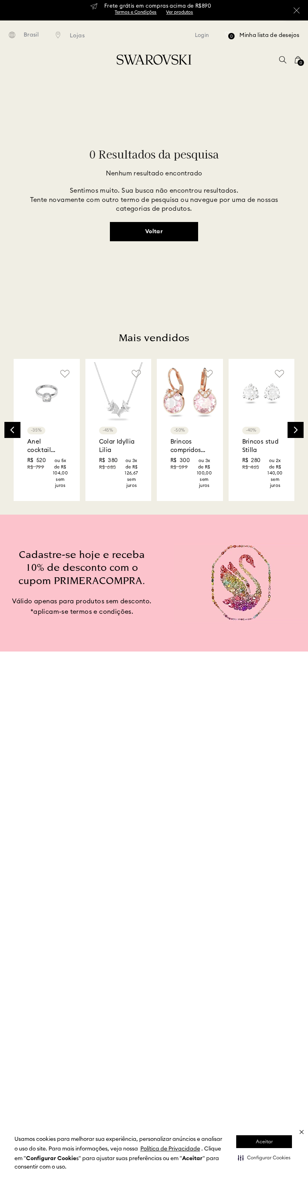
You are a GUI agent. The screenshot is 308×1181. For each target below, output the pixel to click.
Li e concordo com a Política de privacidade (181, 748)
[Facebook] (237, 1056)
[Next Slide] (296, 411)
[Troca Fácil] (188, 812)
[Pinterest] (274, 1057)
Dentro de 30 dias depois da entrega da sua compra (229, 817)
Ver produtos (179, 12)
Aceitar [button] (264, 1141)
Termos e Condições (135, 12)
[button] (264, 1157)
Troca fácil (215, 797)
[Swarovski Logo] (152, 1067)
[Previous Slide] (12, 411)
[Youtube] (287, 1057)
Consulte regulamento (88, 819)
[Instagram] (249, 1057)
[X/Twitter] (262, 1057)
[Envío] (45, 811)
